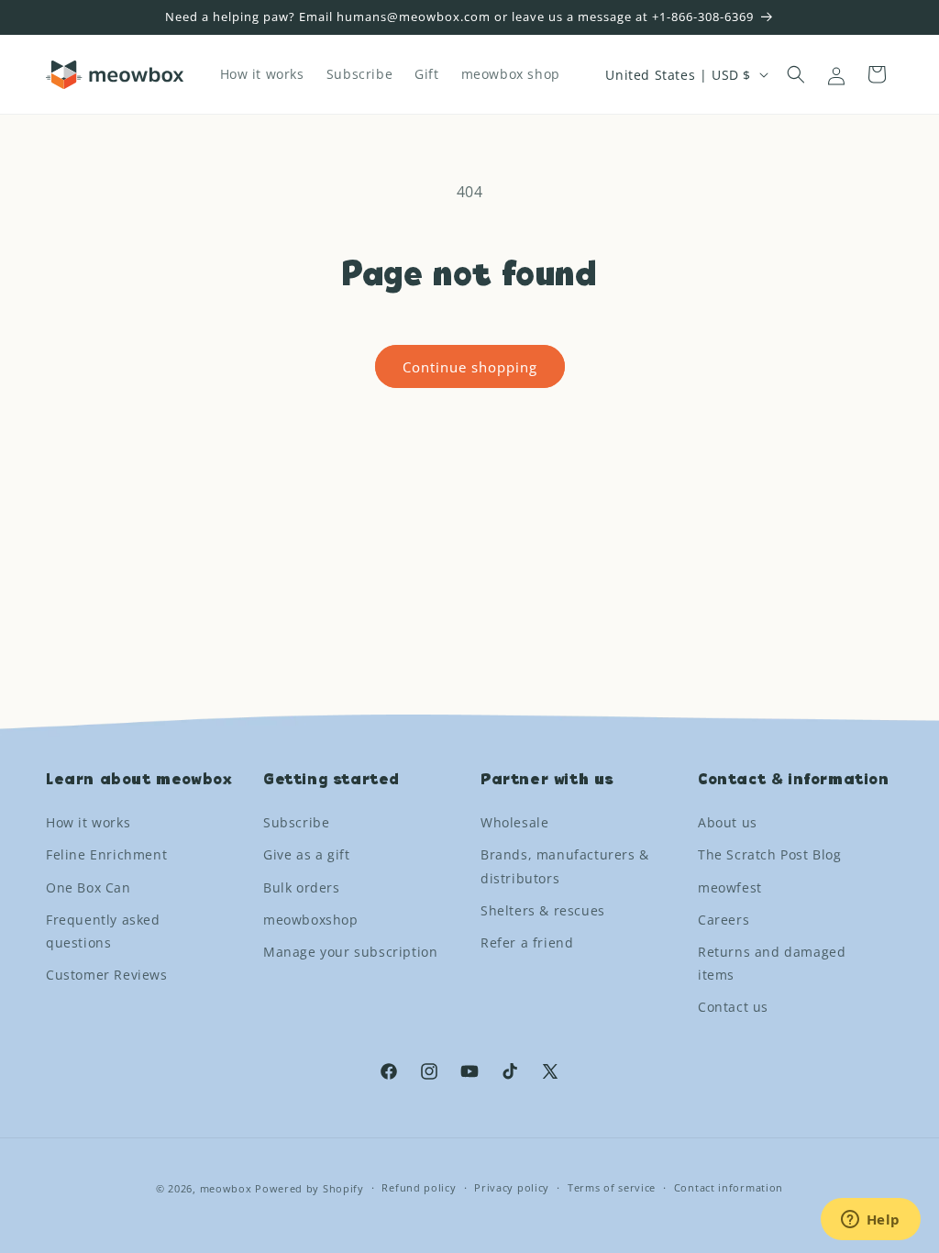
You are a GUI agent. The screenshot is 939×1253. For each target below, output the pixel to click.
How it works (88, 822)
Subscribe (296, 822)
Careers (723, 919)
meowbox (226, 1188)
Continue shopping (470, 367)
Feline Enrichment (106, 854)
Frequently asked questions (103, 931)
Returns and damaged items (771, 963)
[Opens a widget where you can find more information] (870, 1221)
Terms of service (612, 1187)
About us (727, 822)
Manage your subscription (350, 951)
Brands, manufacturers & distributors (565, 866)
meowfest (730, 887)
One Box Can (88, 887)
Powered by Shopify (309, 1188)
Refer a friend (527, 942)
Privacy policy (511, 1187)
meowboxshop (311, 919)
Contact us (733, 1006)
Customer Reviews (107, 974)
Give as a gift (306, 854)
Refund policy (418, 1187)
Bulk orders (301, 887)
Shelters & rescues (543, 910)
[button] (796, 74)
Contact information (728, 1187)
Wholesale (514, 822)
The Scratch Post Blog (770, 854)
